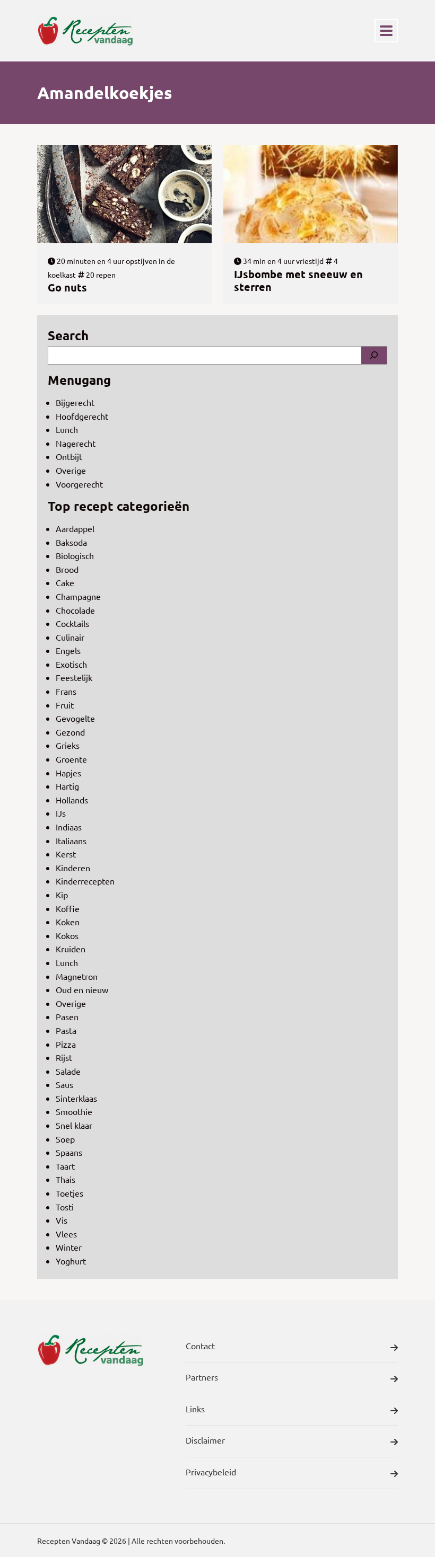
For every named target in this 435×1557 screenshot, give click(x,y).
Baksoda (71, 542)
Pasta (66, 1030)
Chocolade (75, 610)
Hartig (67, 786)
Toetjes (69, 1193)
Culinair (70, 637)
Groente (71, 759)
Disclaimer (205, 1440)
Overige (71, 470)
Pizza (66, 1044)
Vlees (66, 1233)
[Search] (374, 356)
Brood (67, 569)
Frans (66, 691)
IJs (61, 813)
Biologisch (75, 555)
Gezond (70, 732)
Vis (61, 1220)
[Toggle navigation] (386, 30)
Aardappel (75, 528)
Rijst (64, 1057)
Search (68, 335)
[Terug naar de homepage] (85, 31)
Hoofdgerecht (82, 416)
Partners (202, 1377)
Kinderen (73, 867)
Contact (200, 1345)
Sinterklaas (76, 1098)
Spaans (69, 1152)
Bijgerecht (75, 402)
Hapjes (68, 772)
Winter (69, 1247)
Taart (65, 1166)
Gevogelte (75, 718)
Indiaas (69, 826)
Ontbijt (69, 456)
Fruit (65, 705)
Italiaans (71, 840)
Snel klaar (74, 1125)
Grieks (68, 745)
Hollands (72, 799)
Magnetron (77, 976)
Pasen (67, 1016)
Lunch (67, 429)
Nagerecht (75, 443)
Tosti (65, 1206)
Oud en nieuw (82, 989)
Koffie (68, 908)
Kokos (67, 935)
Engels (68, 650)
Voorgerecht (79, 484)
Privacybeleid (211, 1471)
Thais (65, 1179)
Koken (68, 921)
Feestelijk (74, 677)
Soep (65, 1139)
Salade (68, 1071)
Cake (65, 582)
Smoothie (74, 1111)
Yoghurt (71, 1260)
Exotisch (71, 664)
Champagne (78, 596)
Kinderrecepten (85, 880)
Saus (64, 1084)
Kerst (66, 853)
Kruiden (70, 948)
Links (195, 1408)
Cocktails (72, 623)
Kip (62, 894)
